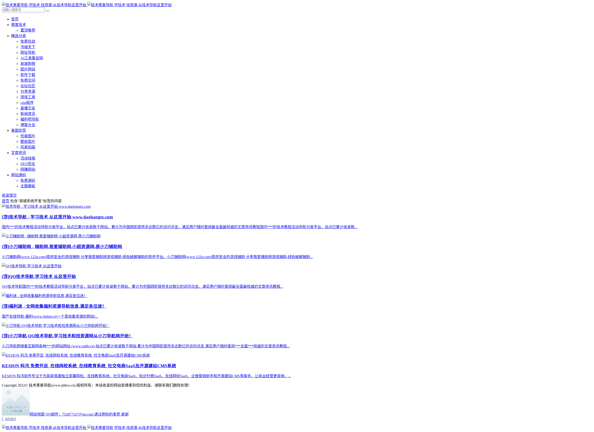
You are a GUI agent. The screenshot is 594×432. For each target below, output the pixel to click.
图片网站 (27, 69)
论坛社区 (27, 86)
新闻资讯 (27, 114)
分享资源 (27, 91)
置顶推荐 (27, 30)
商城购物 (27, 64)
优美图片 (27, 136)
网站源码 (18, 175)
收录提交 (9, 195)
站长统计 (10, 419)
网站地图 (37, 414)
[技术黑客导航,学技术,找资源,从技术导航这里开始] (87, 5)
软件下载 (27, 75)
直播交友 (27, 108)
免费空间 (27, 80)
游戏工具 (27, 97)
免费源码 (27, 180)
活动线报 (27, 158)
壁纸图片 (27, 142)
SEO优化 (27, 164)
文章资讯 (18, 153)
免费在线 (27, 41)
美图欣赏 (18, 130)
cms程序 (27, 103)
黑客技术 (18, 25)
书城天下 (27, 47)
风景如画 (27, 147)
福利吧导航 (29, 119)
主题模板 (27, 186)
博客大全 (27, 125)
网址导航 (27, 52)
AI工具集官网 (31, 58)
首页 (15, 19)
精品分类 (18, 36)
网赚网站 (27, 169)
